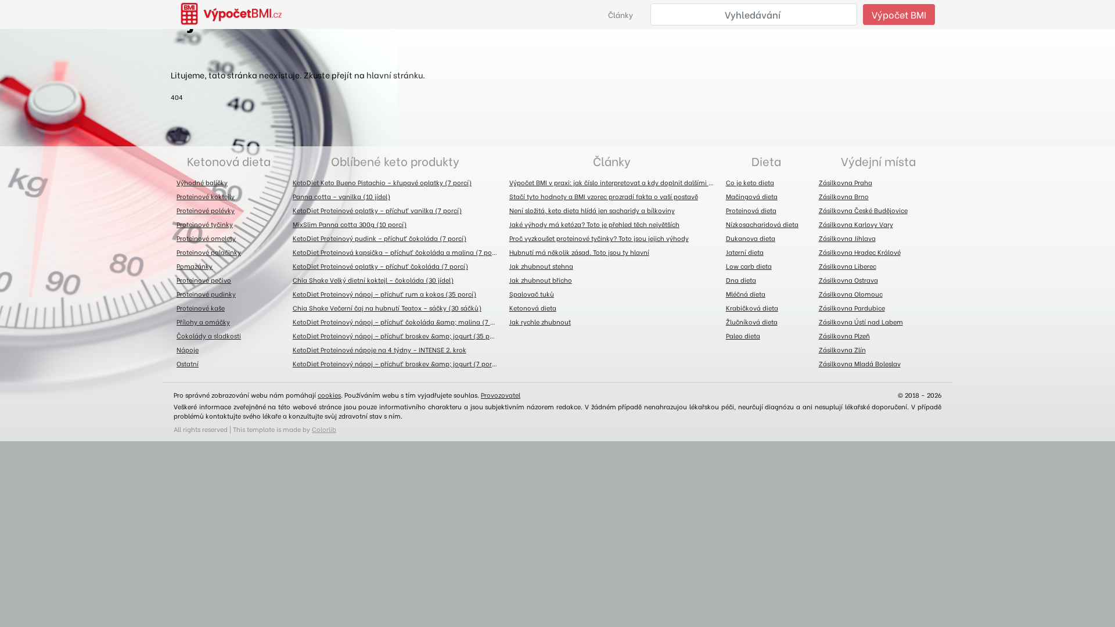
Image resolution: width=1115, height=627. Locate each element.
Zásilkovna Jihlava (847, 238)
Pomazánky (195, 266)
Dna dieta (741, 279)
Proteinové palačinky (209, 252)
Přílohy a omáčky (203, 321)
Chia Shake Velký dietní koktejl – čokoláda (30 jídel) (373, 279)
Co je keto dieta (750, 182)
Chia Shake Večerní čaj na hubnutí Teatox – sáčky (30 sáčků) (387, 307)
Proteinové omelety (206, 238)
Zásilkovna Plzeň (844, 335)
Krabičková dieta (752, 307)
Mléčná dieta (745, 293)
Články (620, 14)
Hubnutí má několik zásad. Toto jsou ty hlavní (579, 252)
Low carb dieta (749, 266)
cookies (329, 394)
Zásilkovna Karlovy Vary (856, 224)
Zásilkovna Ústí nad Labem (861, 321)
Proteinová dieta (751, 210)
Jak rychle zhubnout (540, 321)
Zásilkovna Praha (845, 182)
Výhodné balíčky (202, 182)
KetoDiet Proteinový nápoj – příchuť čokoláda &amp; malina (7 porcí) (398, 321)
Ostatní (188, 363)
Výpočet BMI (899, 14)
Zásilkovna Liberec (847, 266)
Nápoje (188, 349)
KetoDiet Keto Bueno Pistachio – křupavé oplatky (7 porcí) (382, 182)
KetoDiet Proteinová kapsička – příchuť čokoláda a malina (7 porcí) (397, 252)
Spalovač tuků (531, 293)
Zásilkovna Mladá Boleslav (860, 363)
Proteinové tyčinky (205, 224)
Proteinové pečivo (204, 279)
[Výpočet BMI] (238, 14)
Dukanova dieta (750, 238)
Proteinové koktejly (206, 196)
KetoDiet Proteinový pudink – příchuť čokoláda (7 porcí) (379, 238)
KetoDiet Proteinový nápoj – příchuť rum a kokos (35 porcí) (384, 293)
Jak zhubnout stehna (541, 266)
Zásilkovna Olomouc (851, 293)
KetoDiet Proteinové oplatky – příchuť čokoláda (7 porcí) (380, 266)
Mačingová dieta (752, 196)
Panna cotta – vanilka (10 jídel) (341, 196)
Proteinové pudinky (206, 293)
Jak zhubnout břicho (540, 279)
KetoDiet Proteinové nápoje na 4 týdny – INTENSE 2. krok (379, 349)
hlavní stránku (394, 75)
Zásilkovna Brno (844, 196)
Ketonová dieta (229, 160)
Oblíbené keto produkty (395, 160)
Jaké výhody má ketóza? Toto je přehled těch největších (594, 224)
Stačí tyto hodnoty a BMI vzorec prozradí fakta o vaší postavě (603, 196)
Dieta (766, 160)
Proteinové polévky (206, 210)
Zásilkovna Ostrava (848, 279)
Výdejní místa (878, 160)
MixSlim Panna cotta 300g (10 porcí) (350, 224)
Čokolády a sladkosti (209, 335)
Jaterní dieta (745, 252)
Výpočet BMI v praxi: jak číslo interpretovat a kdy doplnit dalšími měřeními (614, 182)
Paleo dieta (743, 335)
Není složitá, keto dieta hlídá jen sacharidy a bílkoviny (592, 210)
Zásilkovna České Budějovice (863, 210)
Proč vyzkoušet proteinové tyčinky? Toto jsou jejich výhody (599, 238)
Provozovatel (500, 394)
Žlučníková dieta (752, 321)
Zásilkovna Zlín (842, 349)
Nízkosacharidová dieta (762, 224)
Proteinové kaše (201, 307)
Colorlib (324, 429)
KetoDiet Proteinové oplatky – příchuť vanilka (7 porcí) (377, 210)
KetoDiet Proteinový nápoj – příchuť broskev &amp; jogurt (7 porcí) (396, 363)
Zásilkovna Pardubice (852, 307)
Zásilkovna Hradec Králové (860, 252)
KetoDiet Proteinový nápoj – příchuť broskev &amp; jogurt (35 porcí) (398, 335)
